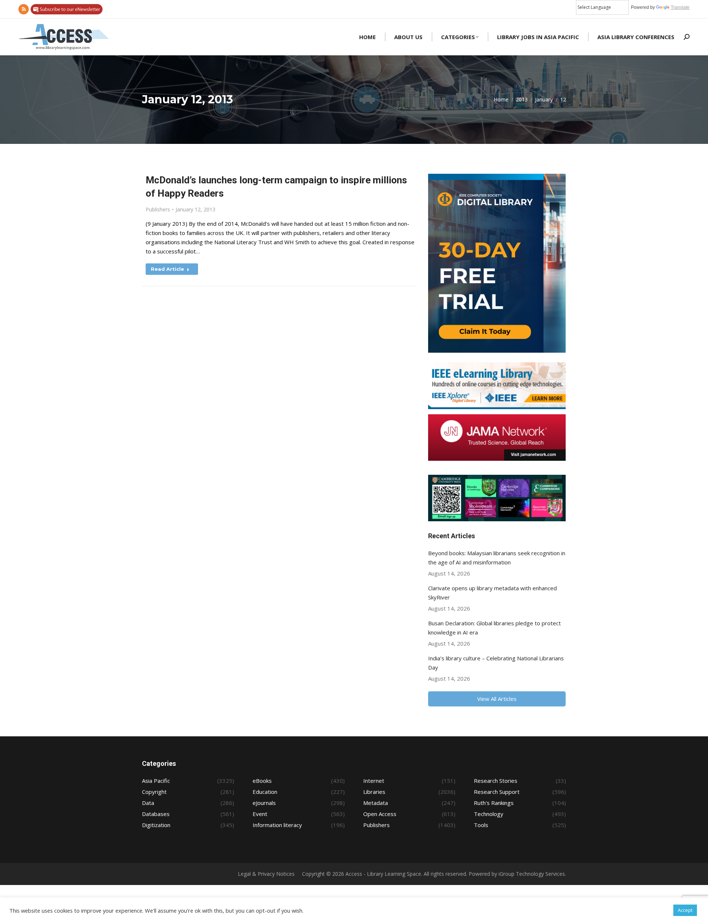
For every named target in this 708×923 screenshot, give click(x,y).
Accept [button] (685, 910)
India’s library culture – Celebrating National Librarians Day (496, 662)
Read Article (167, 269)
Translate (680, 7)
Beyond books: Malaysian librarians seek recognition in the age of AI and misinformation (496, 557)
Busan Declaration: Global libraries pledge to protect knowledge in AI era (494, 627)
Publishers (158, 209)
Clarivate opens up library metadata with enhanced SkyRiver (492, 592)
